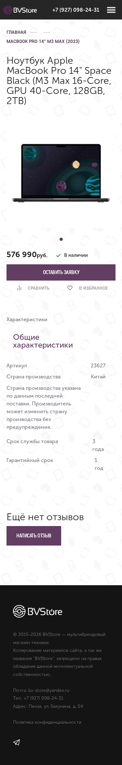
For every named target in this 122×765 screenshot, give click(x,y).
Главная (16, 32)
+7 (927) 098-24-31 (75, 10)
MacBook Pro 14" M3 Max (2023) (43, 41)
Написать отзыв (33, 535)
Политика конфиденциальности (47, 722)
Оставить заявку (61, 272)
